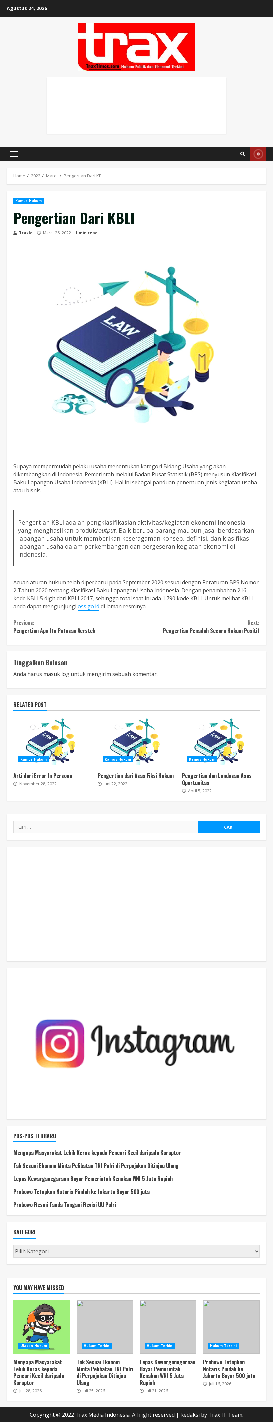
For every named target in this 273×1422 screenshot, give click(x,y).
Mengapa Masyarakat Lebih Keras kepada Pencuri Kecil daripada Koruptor (97, 1153)
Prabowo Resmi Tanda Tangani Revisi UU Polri (64, 1205)
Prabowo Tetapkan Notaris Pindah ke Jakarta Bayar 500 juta (81, 1192)
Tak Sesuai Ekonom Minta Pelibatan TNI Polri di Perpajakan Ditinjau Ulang (96, 1166)
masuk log (56, 674)
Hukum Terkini (97, 1345)
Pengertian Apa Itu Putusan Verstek (54, 627)
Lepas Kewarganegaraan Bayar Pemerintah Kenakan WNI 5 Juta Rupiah (93, 1179)
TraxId (25, 233)
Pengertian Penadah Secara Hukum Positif (211, 627)
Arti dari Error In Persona (52, 742)
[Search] (242, 154)
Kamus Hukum (28, 200)
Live (258, 154)
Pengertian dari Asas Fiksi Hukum (136, 742)
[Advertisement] (136, 112)
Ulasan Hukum (33, 1345)
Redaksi (190, 1414)
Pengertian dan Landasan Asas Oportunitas (221, 742)
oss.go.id (88, 606)
